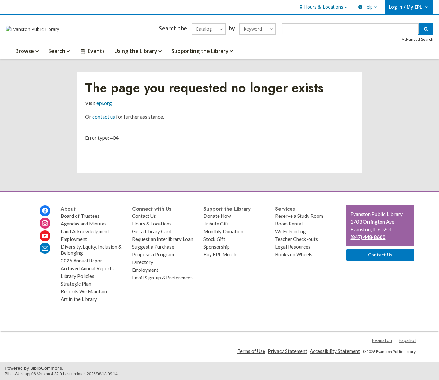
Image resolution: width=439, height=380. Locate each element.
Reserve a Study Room (299, 216)
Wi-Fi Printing (290, 231)
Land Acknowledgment (85, 231)
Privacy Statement (287, 351)
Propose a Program (153, 254)
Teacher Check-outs (296, 239)
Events (96, 51)
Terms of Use (251, 351)
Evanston (382, 340)
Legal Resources (292, 247)
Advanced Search (417, 39)
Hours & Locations (152, 223)
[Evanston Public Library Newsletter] (45, 248)
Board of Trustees (80, 216)
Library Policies (77, 276)
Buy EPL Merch (219, 254)
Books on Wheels (293, 254)
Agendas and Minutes (84, 223)
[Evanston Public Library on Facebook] (45, 210)
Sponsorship (216, 247)
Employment (74, 239)
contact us (103, 116)
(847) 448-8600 (367, 237)
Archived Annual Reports (87, 268)
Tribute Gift (216, 223)
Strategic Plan (76, 284)
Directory (142, 262)
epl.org (104, 103)
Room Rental (289, 223)
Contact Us (144, 216)
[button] (322, 7)
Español (407, 340)
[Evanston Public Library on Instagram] (45, 223)
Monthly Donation (223, 231)
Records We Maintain (84, 291)
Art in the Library (79, 299)
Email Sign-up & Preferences (162, 277)
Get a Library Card (151, 231)
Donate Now (217, 216)
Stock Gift (214, 239)
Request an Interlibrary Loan (162, 239)
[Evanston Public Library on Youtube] (45, 235)
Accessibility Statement (335, 351)
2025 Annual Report (82, 260)
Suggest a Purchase (153, 247)
